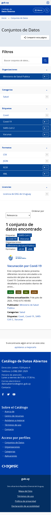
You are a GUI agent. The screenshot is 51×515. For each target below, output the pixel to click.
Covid (25, 115)
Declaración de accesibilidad (25, 506)
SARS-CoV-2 (25, 128)
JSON (25, 161)
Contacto (9, 429)
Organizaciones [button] (9, 69)
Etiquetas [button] (6, 108)
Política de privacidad (25, 501)
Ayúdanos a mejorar (15, 420)
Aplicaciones (11, 456)
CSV (25, 154)
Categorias (10, 451)
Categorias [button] (7, 89)
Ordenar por (38, 211)
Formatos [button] (6, 147)
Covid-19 (25, 121)
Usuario (45, 60)
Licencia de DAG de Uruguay (25, 194)
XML (25, 173)
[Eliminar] (18, 235)
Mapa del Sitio (25, 491)
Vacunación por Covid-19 (24, 266)
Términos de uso (13, 424)
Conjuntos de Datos (19, 18)
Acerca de (9, 411)
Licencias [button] (6, 187)
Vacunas (25, 134)
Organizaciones (12, 447)
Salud (25, 96)
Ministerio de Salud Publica (25, 76)
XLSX (25, 167)
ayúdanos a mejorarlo (25, 347)
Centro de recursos (14, 416)
